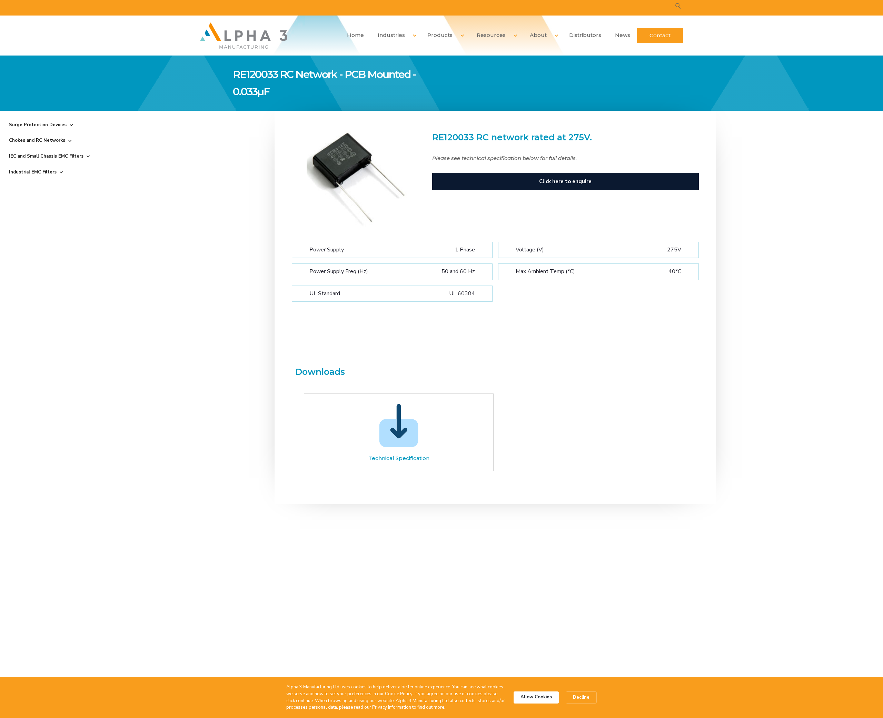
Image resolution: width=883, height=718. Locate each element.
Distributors (585, 35)
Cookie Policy (399, 694)
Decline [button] (581, 697)
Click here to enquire (565, 181)
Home (355, 35)
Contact (660, 35)
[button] (395, 35)
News (622, 35)
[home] (243, 35)
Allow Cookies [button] (536, 697)
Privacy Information (391, 707)
